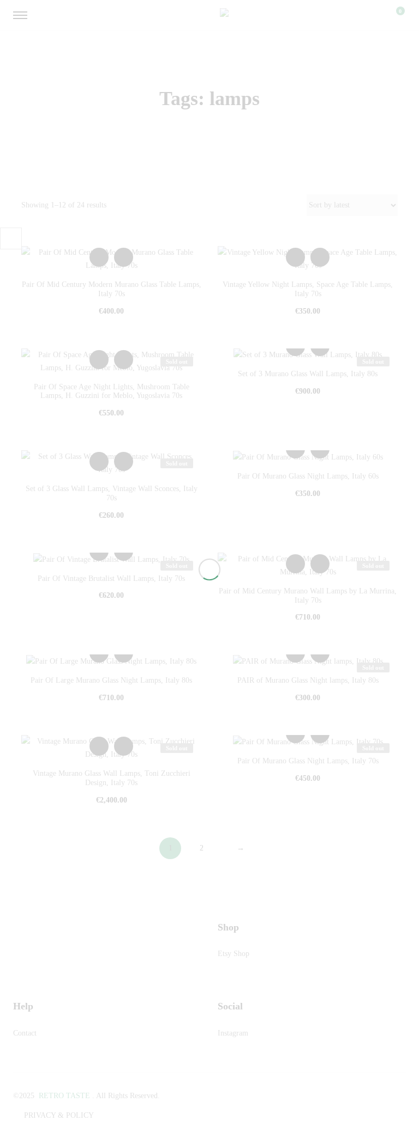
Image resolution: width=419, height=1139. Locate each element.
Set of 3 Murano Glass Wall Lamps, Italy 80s (308, 374)
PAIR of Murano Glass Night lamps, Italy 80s (308, 680)
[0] (393, 15)
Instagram (233, 1033)
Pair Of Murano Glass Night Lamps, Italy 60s (308, 476)
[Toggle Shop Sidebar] (11, 238)
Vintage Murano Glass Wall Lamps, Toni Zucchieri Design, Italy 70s (111, 778)
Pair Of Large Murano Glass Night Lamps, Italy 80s (111, 680)
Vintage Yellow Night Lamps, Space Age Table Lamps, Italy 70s (308, 289)
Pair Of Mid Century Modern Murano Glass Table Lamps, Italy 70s (111, 289)
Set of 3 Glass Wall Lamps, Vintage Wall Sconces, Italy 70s (111, 493)
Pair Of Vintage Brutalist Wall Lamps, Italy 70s (111, 578)
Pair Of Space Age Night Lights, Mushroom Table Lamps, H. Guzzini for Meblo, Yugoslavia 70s (111, 391)
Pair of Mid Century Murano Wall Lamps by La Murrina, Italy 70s (308, 595)
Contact (25, 1033)
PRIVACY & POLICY (59, 1115)
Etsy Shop (233, 954)
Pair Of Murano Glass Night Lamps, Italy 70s (308, 761)
